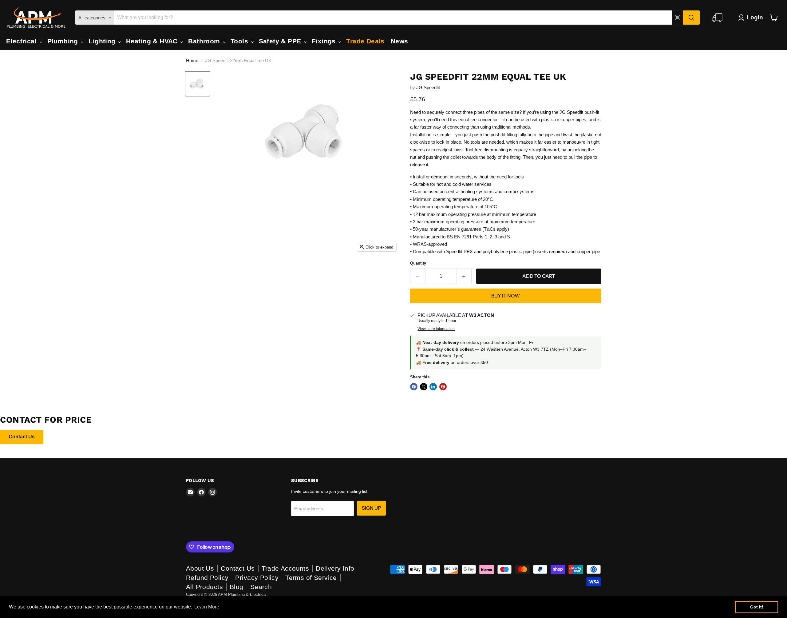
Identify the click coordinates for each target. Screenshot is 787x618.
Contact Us (22, 436)
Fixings (325, 41)
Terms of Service (311, 577)
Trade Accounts (285, 568)
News (399, 41)
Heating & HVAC (153, 41)
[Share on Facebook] (413, 386)
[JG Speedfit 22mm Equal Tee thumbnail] (197, 84)
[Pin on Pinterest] (443, 386)
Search (261, 586)
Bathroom (205, 41)
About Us (200, 568)
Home (192, 60)
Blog (236, 586)
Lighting (103, 41)
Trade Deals (365, 41)
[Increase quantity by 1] (464, 276)
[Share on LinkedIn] (433, 386)
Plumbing (63, 41)
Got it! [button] (756, 606)
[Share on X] (423, 386)
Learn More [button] (206, 606)
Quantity (418, 263)
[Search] (691, 17)
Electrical (22, 41)
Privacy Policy (257, 577)
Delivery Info (335, 568)
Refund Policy (207, 577)
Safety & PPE (281, 41)
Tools (240, 41)
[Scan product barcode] (677, 17)
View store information (436, 329)
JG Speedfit (428, 87)
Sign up (371, 508)
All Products (204, 586)
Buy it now (505, 296)
